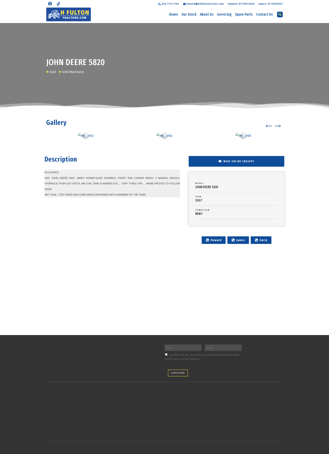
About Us (207, 14)
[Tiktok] (58, 4)
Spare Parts (244, 14)
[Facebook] (50, 4)
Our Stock (189, 14)
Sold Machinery (73, 72)
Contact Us (264, 14)
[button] (203, 3)
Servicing (224, 14)
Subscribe (178, 372)
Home (173, 14)
